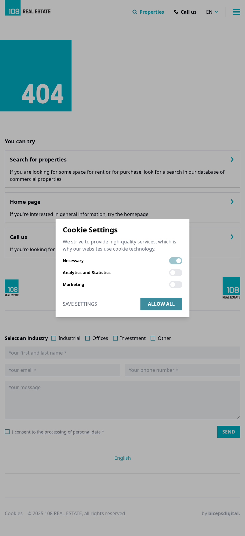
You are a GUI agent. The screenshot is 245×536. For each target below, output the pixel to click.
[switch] (175, 260)
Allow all (161, 304)
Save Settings (80, 304)
